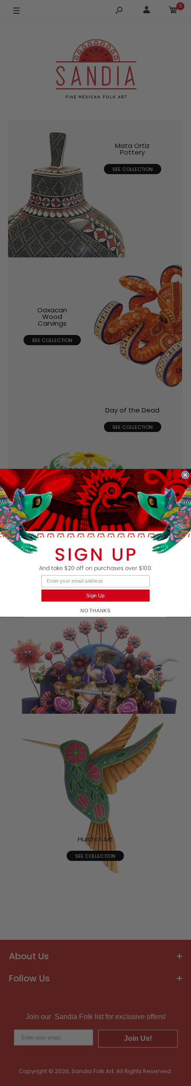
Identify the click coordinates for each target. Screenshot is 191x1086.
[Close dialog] (185, 475)
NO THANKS (95, 610)
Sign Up (95, 595)
